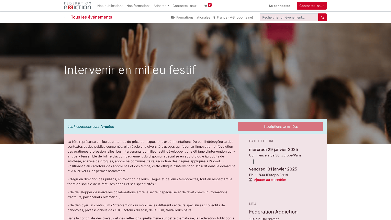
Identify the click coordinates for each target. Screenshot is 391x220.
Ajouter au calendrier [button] (270, 180)
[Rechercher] (322, 17)
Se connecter (279, 6)
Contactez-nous (311, 6)
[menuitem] (110, 6)
